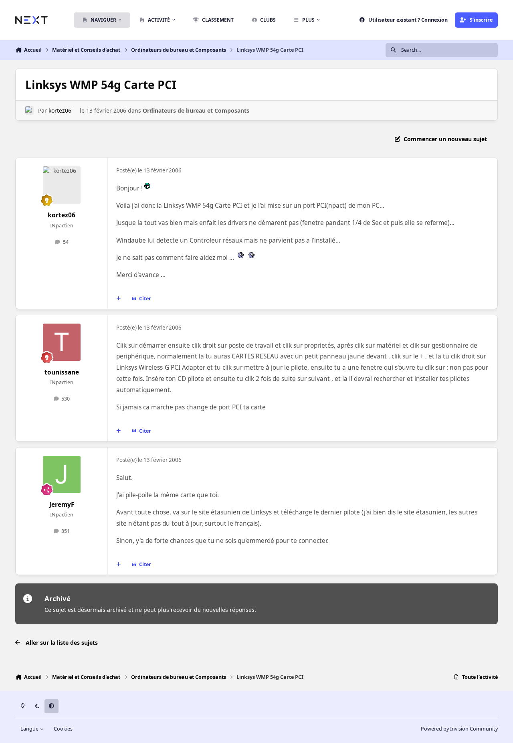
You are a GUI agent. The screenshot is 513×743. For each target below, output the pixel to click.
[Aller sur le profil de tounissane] (62, 342)
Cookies (63, 728)
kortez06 (59, 110)
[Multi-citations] (118, 298)
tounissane (61, 372)
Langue (30, 728)
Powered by (459, 728)
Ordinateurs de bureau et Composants (196, 110)
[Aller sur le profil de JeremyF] (62, 475)
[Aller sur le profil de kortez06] (29, 110)
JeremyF (61, 504)
